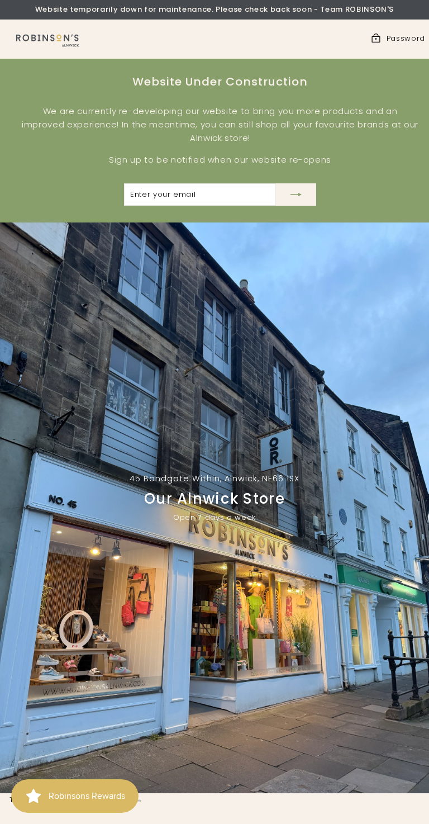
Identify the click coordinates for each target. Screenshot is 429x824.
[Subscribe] (296, 194)
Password (406, 38)
